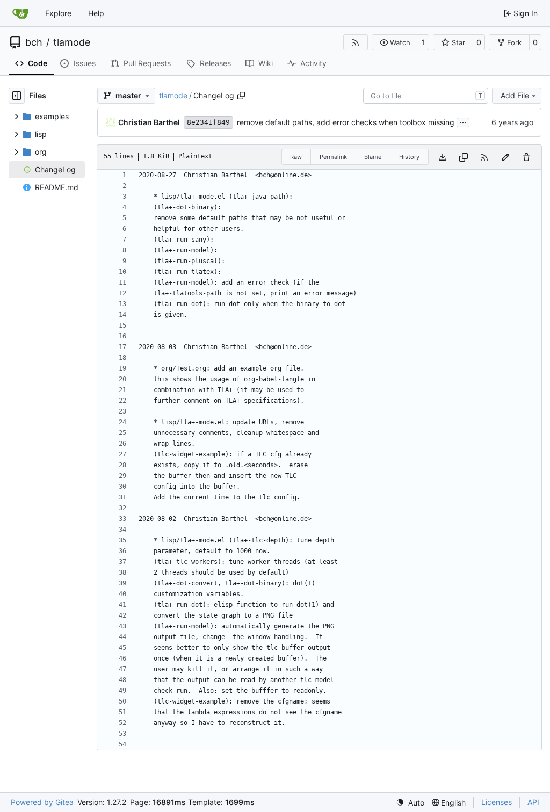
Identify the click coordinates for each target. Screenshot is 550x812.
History (409, 157)
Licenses (496, 802)
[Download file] (442, 157)
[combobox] (425, 96)
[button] (395, 42)
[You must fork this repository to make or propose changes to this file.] (505, 157)
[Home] (20, 13)
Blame (372, 157)
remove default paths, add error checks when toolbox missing (345, 122)
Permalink (333, 157)
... (463, 121)
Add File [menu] (515, 95)
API (533, 802)
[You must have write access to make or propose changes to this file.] (526, 157)
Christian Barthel (149, 122)
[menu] (410, 802)
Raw (296, 157)
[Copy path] (241, 95)
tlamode (71, 42)
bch (33, 42)
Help (96, 13)
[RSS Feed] (355, 42)
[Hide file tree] (17, 96)
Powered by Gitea (42, 802)
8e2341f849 (208, 122)
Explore (58, 13)
